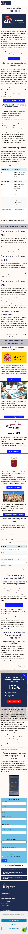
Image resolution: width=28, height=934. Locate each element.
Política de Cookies (5, 893)
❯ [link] (26, 569)
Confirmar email (5, 835)
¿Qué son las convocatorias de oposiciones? (13, 869)
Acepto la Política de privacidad (12, 856)
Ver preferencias (14, 928)
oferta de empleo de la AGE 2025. (14, 365)
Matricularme (14, 701)
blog (16, 49)
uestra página (4, 763)
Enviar (4, 860)
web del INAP (7, 119)
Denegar (14, 924)
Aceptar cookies (14, 920)
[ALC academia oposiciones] (6, 2)
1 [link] (23, 569)
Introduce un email (6, 829)
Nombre (3, 806)
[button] (12, 169)
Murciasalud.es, (6, 124)
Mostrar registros (7, 539)
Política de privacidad (18, 931)
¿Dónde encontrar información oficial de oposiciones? (12, 878)
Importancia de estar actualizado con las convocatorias (12, 873)
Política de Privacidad (6, 895)
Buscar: (9, 165)
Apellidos (3, 812)
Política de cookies (9, 931)
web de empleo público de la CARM (12, 128)
